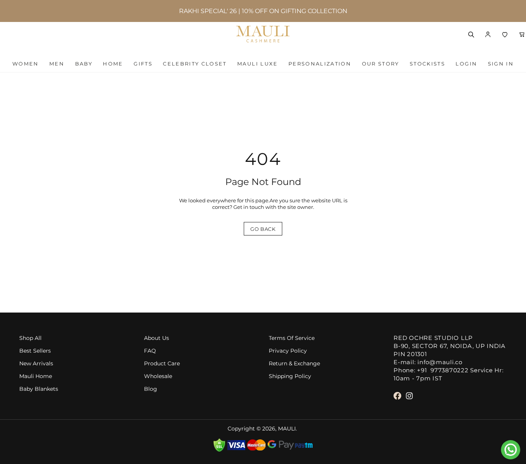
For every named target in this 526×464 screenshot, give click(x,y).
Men (56, 64)
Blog (150, 389)
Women (25, 64)
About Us (156, 338)
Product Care (162, 363)
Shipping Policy (290, 376)
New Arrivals (36, 363)
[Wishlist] (505, 34)
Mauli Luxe (257, 64)
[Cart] (522, 34)
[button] (488, 34)
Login (466, 64)
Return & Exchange (294, 363)
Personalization (319, 64)
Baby (83, 64)
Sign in (501, 64)
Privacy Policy (288, 351)
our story (380, 64)
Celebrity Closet (194, 64)
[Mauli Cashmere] (263, 34)
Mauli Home (35, 376)
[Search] (471, 34)
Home (113, 64)
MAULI (287, 428)
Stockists (427, 64)
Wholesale (158, 376)
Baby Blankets (38, 389)
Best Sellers (35, 351)
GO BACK (263, 229)
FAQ (150, 351)
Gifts (143, 64)
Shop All (30, 338)
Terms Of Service (292, 338)
